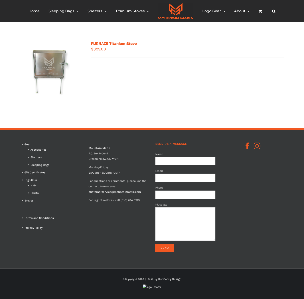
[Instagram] (257, 146)
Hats (33, 185)
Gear (27, 144)
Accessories (38, 149)
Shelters (36, 157)
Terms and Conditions (39, 218)
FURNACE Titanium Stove (114, 44)
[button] (257, 11)
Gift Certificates (34, 172)
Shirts (34, 193)
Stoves (29, 200)
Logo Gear (30, 180)
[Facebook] (247, 146)
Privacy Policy (33, 227)
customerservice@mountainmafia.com (115, 191)
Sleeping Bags (39, 165)
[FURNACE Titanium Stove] (50, 72)
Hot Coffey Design (169, 279)
